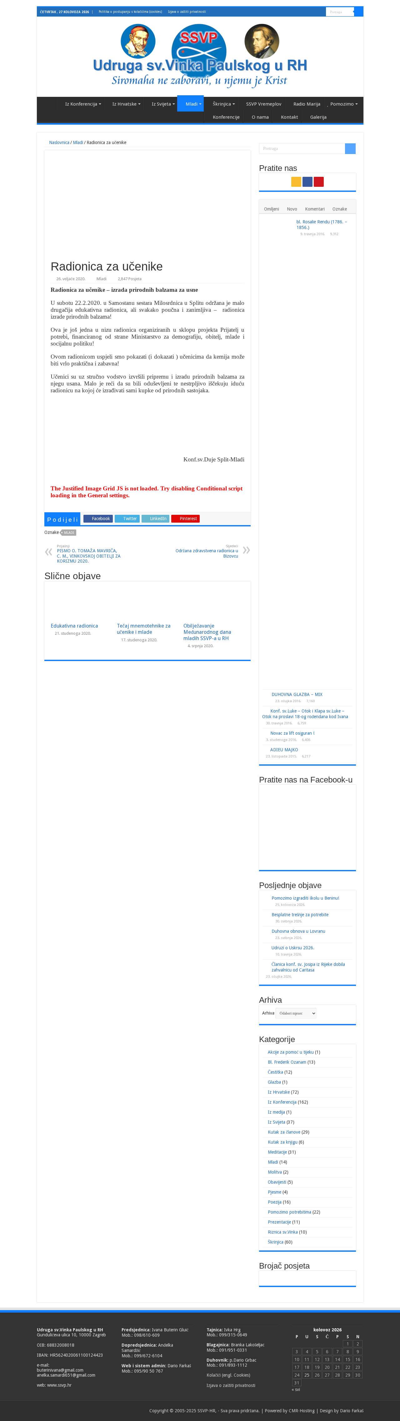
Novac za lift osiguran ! (292, 733)
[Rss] (309, 12)
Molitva (275, 1172)
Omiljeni (271, 208)
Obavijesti (277, 1182)
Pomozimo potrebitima (289, 1212)
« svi (296, 1389)
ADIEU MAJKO (284, 749)
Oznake (339, 208)
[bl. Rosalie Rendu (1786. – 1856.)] (277, 453)
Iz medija (276, 1112)
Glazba (274, 1082)
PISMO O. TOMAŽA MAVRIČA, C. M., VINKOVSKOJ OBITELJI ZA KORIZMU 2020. (89, 554)
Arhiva (268, 1013)
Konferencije (226, 117)
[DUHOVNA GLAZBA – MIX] (265, 695)
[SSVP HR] (200, 55)
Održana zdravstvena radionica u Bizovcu (207, 551)
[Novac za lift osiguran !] (264, 732)
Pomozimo (342, 104)
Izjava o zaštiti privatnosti (187, 11)
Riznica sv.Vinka (283, 1232)
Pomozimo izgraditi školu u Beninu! (305, 898)
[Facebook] (315, 12)
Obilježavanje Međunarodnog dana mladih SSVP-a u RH (207, 632)
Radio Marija (306, 104)
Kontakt (289, 117)
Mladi (192, 104)
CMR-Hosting (302, 1410)
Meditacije (277, 1152)
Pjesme (274, 1192)
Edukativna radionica (74, 626)
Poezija (275, 1202)
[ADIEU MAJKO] (264, 749)
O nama (260, 117)
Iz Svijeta (161, 104)
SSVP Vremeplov (263, 104)
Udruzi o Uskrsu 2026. (293, 947)
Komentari (315, 208)
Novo (292, 208)
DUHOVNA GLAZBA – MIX (297, 694)
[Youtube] (321, 12)
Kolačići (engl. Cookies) (228, 1375)
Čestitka (275, 1072)
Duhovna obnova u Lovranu (298, 931)
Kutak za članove (284, 1132)
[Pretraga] (358, 12)
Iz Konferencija (81, 104)
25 (306, 1375)
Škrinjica (222, 104)
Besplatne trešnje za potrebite (300, 914)
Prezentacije (279, 1222)
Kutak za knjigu (283, 1142)
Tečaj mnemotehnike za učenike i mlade (144, 629)
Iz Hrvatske (124, 104)
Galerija (318, 117)
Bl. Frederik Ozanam (287, 1062)
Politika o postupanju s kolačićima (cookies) (130, 11)
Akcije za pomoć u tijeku (291, 1052)
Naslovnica (48, 103)
